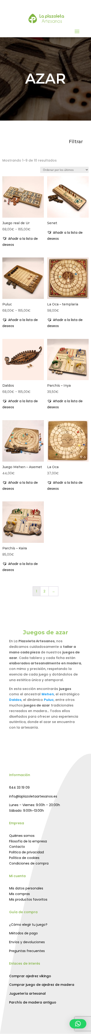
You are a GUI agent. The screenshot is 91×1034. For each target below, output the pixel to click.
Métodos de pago (23, 933)
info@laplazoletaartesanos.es (33, 796)
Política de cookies (24, 857)
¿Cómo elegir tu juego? (28, 924)
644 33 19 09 (19, 787)
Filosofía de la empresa (28, 841)
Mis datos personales (26, 888)
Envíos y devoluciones (27, 942)
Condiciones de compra (29, 863)
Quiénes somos (22, 835)
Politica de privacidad (26, 852)
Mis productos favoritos (28, 899)
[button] (23, 242)
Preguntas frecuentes (27, 951)
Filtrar (76, 141)
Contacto (17, 846)
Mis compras (19, 894)
